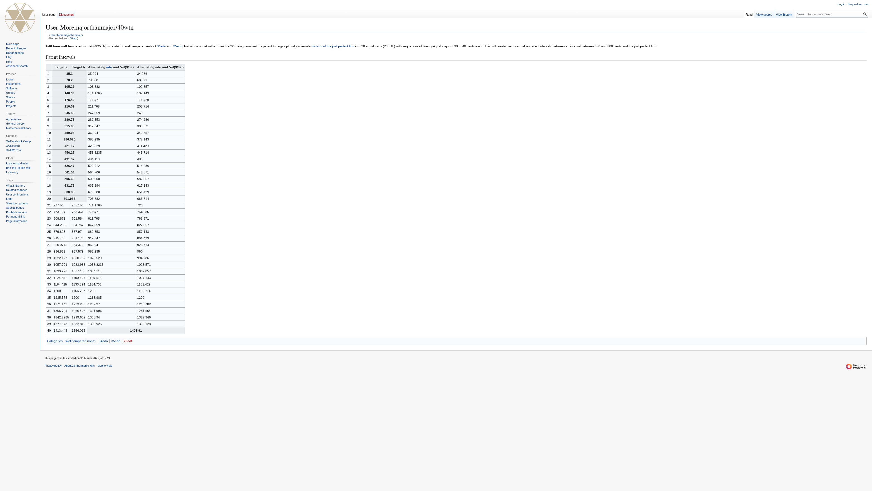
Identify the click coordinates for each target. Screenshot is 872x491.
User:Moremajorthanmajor (67, 35)
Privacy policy (53, 365)
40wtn (73, 38)
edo (109, 67)
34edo (161, 46)
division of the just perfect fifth (333, 46)
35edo (177, 46)
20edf (128, 341)
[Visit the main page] (20, 18)
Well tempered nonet (80, 341)
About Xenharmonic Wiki (79, 365)
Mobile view (104, 365)
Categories (55, 341)
